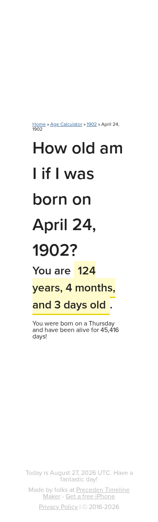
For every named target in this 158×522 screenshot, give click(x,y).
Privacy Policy (58, 506)
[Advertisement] (79, 65)
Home (39, 124)
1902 (92, 124)
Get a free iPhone (90, 496)
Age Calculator (66, 124)
